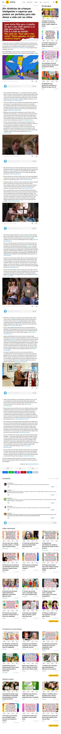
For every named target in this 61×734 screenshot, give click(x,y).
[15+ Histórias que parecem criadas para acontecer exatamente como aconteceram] (50, 636)
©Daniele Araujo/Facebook (27, 188)
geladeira (30, 236)
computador (11, 170)
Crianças (43, 571)
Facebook (17, 47)
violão (17, 320)
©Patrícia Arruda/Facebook (13, 267)
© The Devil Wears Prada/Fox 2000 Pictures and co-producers (12, 387)
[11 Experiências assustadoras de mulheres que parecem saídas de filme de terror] (50, 535)
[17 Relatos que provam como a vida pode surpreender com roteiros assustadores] (50, 583)
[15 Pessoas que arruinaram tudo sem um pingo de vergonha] (30, 557)
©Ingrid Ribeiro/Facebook (28, 455)
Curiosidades (4, 598)
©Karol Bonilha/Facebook (24, 432)
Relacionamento (5, 548)
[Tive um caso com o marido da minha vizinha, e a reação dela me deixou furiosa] (10, 535)
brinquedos (29, 246)
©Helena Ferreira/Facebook (14, 201)
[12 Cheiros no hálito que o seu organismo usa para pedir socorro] (50, 605)
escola (20, 92)
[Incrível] (11, 2)
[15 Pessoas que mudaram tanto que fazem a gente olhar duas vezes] (30, 605)
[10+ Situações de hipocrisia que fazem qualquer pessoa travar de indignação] (10, 636)
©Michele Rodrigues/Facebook (21, 419)
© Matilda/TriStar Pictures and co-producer (9, 223)
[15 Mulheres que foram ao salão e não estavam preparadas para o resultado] (30, 686)
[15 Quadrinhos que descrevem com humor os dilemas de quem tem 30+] (50, 75)
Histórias (43, 48)
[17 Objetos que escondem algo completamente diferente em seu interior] (50, 657)
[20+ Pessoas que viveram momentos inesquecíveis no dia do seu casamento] (10, 605)
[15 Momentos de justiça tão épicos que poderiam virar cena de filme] (50, 708)
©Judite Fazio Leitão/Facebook (14, 110)
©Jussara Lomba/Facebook (21, 361)
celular (35, 98)
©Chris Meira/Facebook (28, 120)
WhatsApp (13, 339)
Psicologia (4, 5)
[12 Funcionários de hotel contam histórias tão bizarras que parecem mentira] (50, 55)
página (12, 47)
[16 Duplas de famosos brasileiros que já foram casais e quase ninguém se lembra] (50, 13)
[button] (7, 468)
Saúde (43, 618)
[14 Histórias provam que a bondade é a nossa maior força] (30, 708)
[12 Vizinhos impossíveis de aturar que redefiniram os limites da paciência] (50, 35)
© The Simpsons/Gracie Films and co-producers (10, 81)
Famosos (43, 27)
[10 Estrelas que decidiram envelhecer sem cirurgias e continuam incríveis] (30, 636)
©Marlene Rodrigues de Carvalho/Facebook (13, 100)
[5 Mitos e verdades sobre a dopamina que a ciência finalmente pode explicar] (50, 686)
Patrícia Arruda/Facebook (33, 464)
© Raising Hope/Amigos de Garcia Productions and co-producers (12, 306)
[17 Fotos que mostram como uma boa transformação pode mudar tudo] (30, 535)
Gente (43, 88)
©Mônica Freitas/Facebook (15, 173)
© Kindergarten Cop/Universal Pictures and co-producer (11, 156)
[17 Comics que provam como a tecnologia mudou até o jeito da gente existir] (30, 583)
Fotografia (24, 618)
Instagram (24, 47)
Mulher (23, 699)
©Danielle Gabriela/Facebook (25, 179)
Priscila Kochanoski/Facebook (15, 325)
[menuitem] (23, 2)
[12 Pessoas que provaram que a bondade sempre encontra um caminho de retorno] (10, 708)
